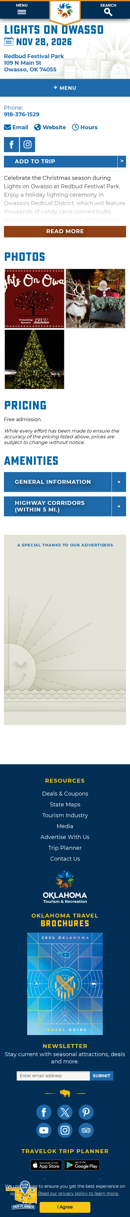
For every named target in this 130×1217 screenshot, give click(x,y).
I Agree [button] (65, 1207)
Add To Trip (35, 161)
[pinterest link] (86, 1112)
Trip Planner (65, 848)
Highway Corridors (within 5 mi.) (50, 506)
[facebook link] (43, 1112)
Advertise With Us (65, 837)
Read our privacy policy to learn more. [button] (78, 1193)
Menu (22, 5)
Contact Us (65, 859)
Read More (65, 231)
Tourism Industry (65, 815)
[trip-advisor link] (86, 1130)
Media (65, 826)
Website (54, 127)
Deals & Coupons (65, 793)
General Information (53, 482)
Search (108, 5)
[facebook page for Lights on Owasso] (11, 144)
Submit (101, 1075)
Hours (89, 127)
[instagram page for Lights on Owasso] (27, 144)
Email (20, 127)
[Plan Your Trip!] (22, 1195)
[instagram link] (65, 1130)
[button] (21, 10)
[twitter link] (65, 1112)
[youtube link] (43, 1130)
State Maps (65, 804)
